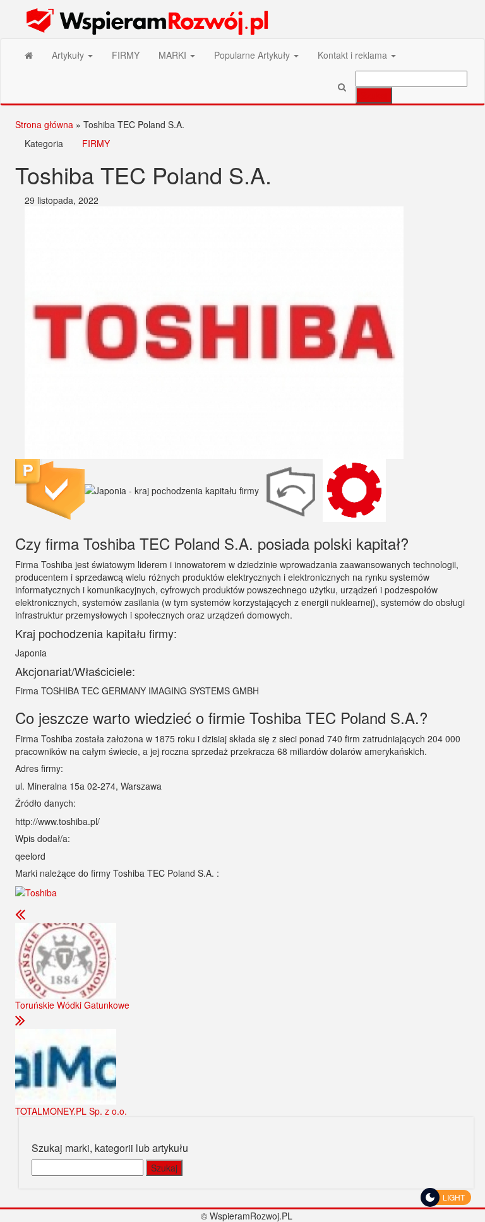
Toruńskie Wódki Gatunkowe (72, 1005)
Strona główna (44, 124)
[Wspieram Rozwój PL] (28, 55)
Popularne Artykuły (253, 55)
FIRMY (126, 55)
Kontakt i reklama (354, 55)
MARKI (174, 55)
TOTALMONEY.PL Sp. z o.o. (71, 1111)
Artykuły (69, 55)
